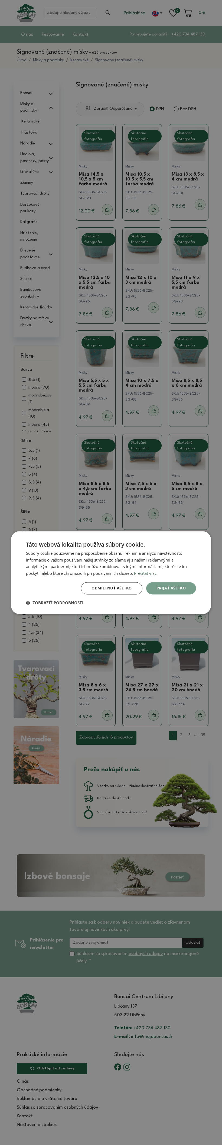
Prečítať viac (145, 573)
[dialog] (111, 572)
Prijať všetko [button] (171, 588)
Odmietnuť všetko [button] (112, 588)
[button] (54, 603)
